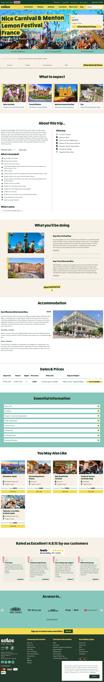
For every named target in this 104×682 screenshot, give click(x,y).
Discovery (81, 649)
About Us (29, 643)
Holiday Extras (57, 651)
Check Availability (94, 381)
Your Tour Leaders (32, 651)
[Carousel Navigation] (52, 610)
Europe (9, 58)
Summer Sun (82, 645)
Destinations (28, 7)
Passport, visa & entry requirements (16, 416)
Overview (9, 65)
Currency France (10, 426)
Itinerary (27, 65)
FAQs (66, 65)
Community (65, 2)
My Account (74, 2)
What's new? (73, 7)
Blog (81, 7)
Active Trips (82, 643)
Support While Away (58, 656)
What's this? (22, 150)
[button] (101, 324)
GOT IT (94, 676)
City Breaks (82, 654)
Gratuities (8, 411)
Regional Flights (57, 649)
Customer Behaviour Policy (60, 658)
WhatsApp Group (10, 435)
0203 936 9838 (97, 2)
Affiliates (29, 660)
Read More (56, 250)
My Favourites (83, 2)
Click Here (17, 2)
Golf (80, 647)
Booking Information (11, 440)
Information (56, 2)
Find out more (52, 619)
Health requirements (11, 421)
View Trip (13, 491)
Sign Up (68, 631)
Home (3, 58)
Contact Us (30, 645)
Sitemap (29, 662)
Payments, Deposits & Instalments (62, 647)
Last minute (63, 7)
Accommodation (47, 65)
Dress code (8, 406)
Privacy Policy (31, 656)
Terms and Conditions (33, 654)
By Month (51, 7)
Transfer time (9, 430)
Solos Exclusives (83, 651)
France (15, 58)
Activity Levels (57, 654)
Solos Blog (30, 649)
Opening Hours (31, 647)
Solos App (56, 645)
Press (28, 658)
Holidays (40, 7)
